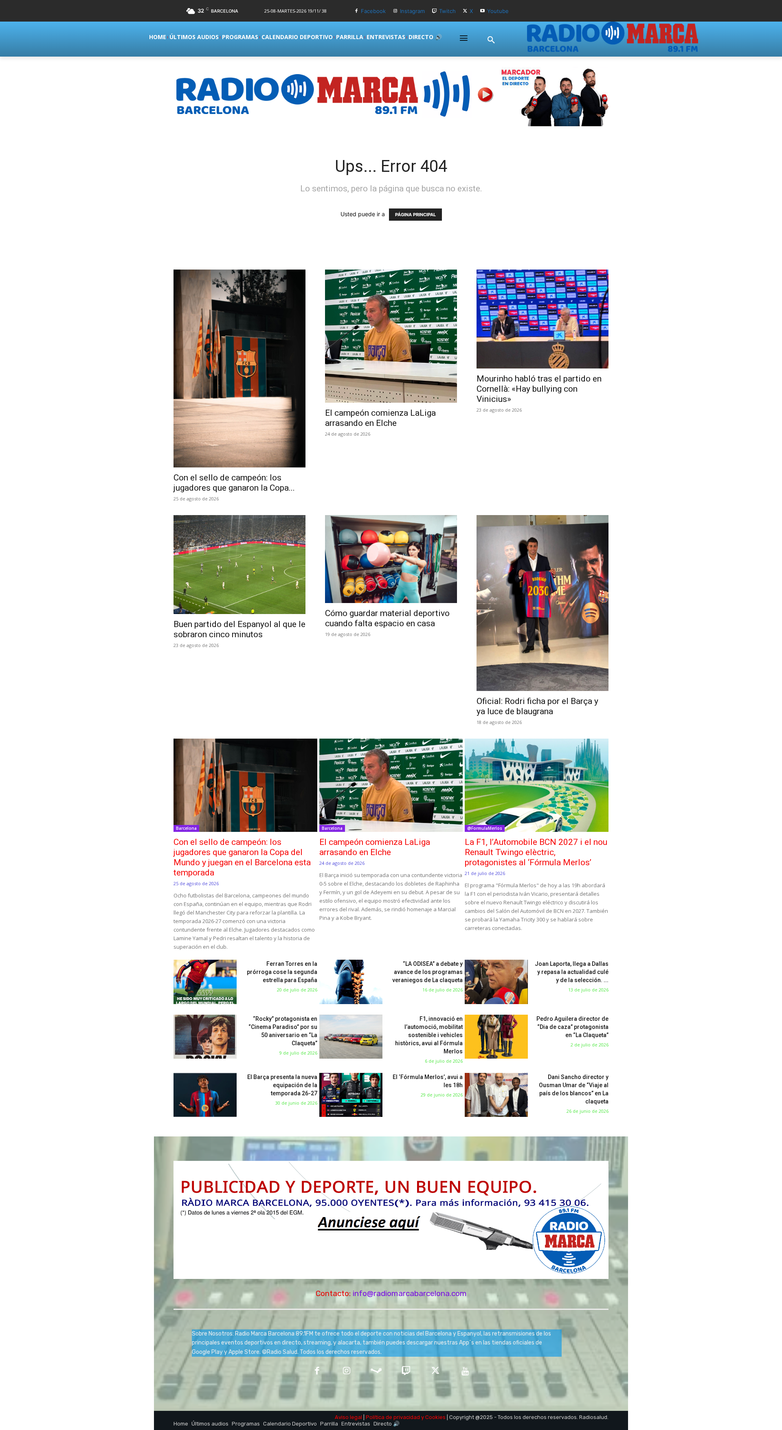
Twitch (447, 11)
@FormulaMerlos (484, 828)
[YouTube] (465, 1372)
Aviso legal (348, 1417)
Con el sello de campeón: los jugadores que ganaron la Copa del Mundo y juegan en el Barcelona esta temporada (242, 857)
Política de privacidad (393, 1417)
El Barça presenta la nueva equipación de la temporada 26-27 (282, 1085)
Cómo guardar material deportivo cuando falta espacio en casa (387, 618)
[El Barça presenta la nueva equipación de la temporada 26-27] (205, 1095)
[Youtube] (482, 11)
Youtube (498, 11)
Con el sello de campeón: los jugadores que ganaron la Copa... (234, 483)
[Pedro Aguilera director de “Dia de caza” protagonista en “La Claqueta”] (496, 1037)
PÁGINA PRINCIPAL (415, 214)
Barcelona (186, 828)
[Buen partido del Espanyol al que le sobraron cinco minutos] (239, 564)
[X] (465, 11)
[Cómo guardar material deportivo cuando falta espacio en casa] (391, 559)
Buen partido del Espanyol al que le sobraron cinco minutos (239, 629)
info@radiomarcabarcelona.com (410, 1293)
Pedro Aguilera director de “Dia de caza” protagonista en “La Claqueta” (572, 1026)
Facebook (373, 11)
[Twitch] (434, 11)
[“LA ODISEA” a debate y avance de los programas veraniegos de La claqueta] (350, 982)
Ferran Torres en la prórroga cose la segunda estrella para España (282, 972)
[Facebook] (356, 11)
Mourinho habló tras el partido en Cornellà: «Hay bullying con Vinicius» (539, 389)
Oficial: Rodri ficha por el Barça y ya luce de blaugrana (537, 706)
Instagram (412, 11)
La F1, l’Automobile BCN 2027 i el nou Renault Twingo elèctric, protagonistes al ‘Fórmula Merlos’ (536, 852)
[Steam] (376, 1372)
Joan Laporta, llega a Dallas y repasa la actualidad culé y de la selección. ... (571, 972)
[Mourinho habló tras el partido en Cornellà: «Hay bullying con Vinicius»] (542, 319)
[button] (491, 40)
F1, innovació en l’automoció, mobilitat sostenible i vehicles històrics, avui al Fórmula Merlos (429, 1035)
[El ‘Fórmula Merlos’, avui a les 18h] (350, 1095)
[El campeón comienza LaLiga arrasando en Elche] (391, 336)
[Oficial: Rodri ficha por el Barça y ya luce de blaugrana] (542, 603)
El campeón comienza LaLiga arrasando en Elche (380, 418)
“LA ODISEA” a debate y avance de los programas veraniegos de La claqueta (427, 972)
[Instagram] (395, 11)
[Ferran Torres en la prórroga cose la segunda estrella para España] (205, 982)
